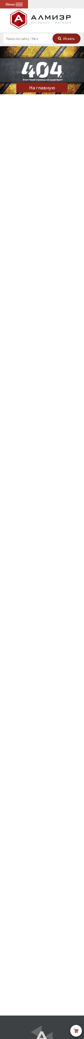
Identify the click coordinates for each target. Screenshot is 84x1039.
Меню (10, 4)
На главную (42, 87)
